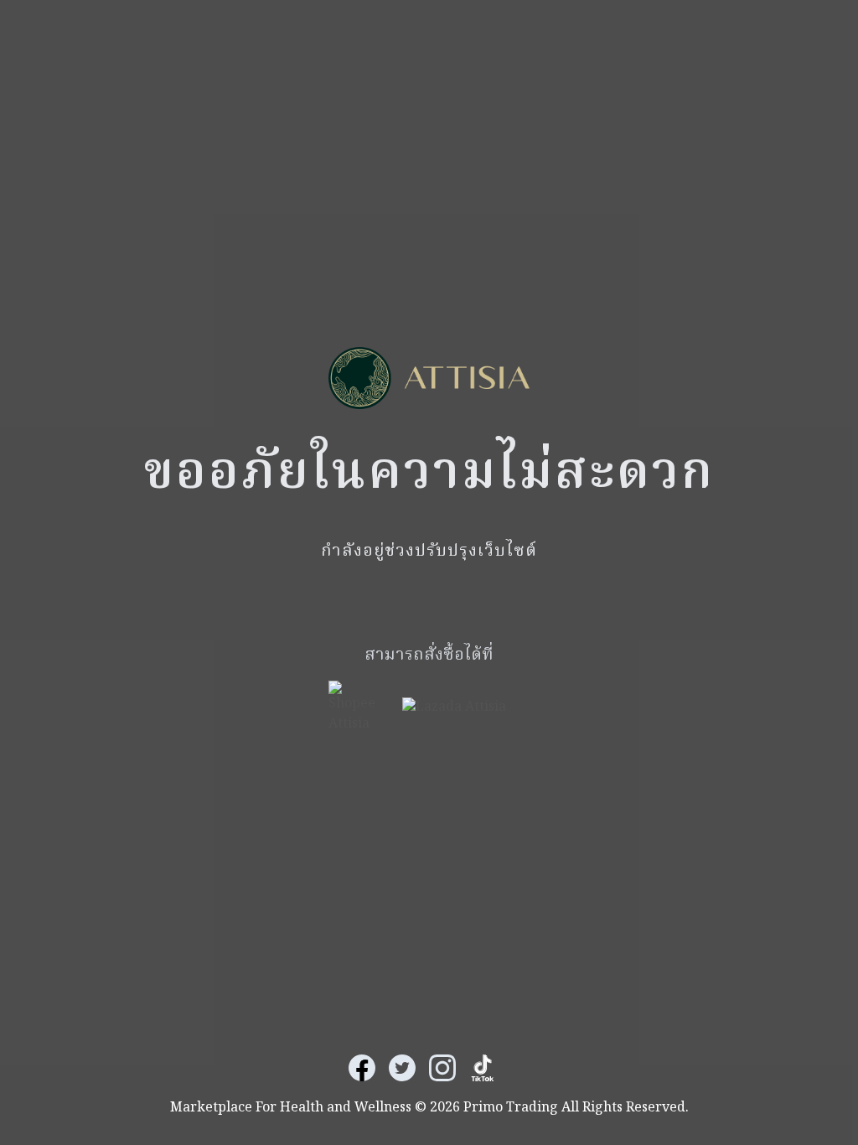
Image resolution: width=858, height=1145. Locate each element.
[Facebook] (362, 1067)
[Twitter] (402, 1067)
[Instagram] (442, 1067)
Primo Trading (510, 1108)
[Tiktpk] (482, 1067)
